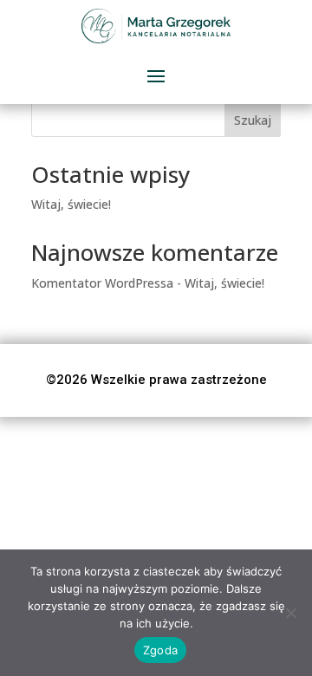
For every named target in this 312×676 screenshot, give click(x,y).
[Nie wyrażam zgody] (290, 612)
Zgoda (160, 650)
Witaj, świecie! (71, 204)
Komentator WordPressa (102, 283)
